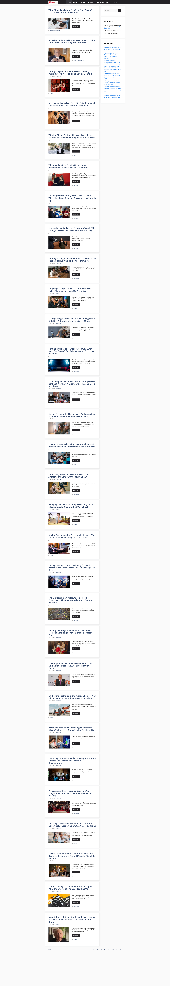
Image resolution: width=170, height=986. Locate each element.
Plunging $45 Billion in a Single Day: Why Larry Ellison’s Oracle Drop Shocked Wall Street (70, 505)
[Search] (119, 10)
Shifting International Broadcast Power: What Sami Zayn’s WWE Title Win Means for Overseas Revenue (71, 351)
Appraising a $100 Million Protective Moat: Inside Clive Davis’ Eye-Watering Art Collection (71, 41)
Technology (82, 2)
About (90, 949)
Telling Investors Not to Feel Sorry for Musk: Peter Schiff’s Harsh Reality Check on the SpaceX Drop (71, 567)
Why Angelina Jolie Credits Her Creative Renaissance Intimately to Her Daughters (68, 166)
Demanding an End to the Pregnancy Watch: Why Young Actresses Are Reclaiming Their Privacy (72, 229)
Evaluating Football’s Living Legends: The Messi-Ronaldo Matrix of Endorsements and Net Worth (71, 445)
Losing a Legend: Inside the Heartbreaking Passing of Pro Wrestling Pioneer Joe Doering (70, 72)
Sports (51, 93)
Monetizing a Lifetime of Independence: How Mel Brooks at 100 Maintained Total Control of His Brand (72, 919)
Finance (51, 555)
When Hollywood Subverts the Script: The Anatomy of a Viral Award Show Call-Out (68, 475)
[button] (120, 2)
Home (69, 2)
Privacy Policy (96, 949)
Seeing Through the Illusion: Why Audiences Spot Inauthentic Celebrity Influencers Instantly (72, 415)
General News (91, 2)
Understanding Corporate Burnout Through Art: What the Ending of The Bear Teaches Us (71, 887)
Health (107, 2)
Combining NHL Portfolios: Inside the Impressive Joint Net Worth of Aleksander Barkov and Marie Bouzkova (71, 384)
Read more (75, 26)
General (75, 652)
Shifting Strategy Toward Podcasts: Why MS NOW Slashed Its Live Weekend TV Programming (72, 259)
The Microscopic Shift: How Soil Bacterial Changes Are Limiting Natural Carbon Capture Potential (70, 600)
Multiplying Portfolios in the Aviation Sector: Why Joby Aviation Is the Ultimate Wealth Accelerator (72, 697)
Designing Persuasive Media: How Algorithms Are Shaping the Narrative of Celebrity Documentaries (72, 760)
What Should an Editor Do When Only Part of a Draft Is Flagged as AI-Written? (70, 11)
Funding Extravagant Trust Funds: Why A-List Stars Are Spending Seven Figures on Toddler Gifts (70, 633)
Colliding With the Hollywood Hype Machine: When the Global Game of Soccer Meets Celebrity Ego (72, 198)
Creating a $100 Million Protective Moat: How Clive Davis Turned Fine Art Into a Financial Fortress (70, 666)
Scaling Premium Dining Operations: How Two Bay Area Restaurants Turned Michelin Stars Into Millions (71, 856)
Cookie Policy (104, 949)
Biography (76, 185)
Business (75, 2)
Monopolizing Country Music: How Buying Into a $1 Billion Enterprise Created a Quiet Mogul (71, 319)
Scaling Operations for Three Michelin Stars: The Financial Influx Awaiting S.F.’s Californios (71, 536)
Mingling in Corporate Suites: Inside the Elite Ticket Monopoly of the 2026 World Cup (69, 289)
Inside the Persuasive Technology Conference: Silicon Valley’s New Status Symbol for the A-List (71, 728)
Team (117, 949)
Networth (114, 2)
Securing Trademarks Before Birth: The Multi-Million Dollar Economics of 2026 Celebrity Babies (72, 824)
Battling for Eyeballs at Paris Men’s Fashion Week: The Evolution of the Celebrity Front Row (72, 104)
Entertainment (100, 2)
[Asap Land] (53, 2)
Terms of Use (111, 949)
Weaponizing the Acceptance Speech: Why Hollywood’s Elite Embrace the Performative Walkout (69, 793)
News (75, 155)
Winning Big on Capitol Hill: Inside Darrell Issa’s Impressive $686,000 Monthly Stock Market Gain (71, 136)
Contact (122, 949)
